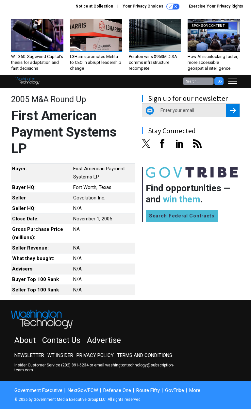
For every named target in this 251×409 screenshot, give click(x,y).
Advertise (104, 340)
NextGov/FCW (83, 390)
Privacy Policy (95, 355)
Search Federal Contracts (181, 216)
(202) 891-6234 (75, 365)
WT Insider (60, 355)
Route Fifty (148, 390)
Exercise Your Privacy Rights (216, 6)
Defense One (117, 390)
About (25, 340)
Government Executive (38, 390)
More (194, 390)
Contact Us (61, 340)
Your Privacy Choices (143, 6)
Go (219, 81)
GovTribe (174, 390)
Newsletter (29, 355)
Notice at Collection (94, 6)
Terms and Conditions (144, 355)
